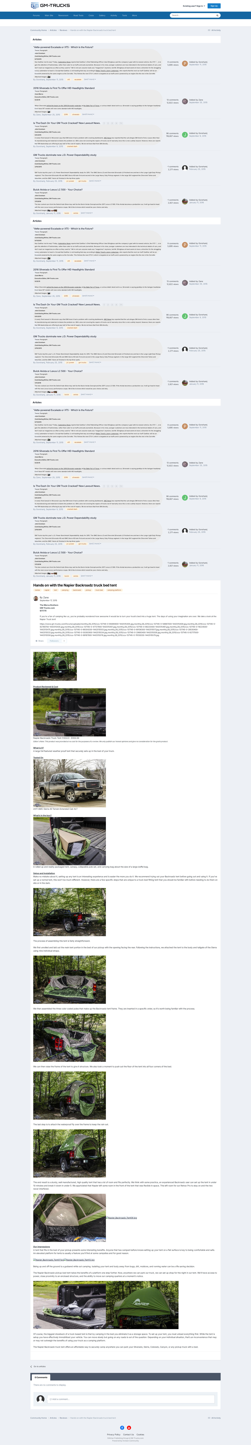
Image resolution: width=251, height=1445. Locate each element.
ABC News (107, 138)
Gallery (102, 15)
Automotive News (64, 62)
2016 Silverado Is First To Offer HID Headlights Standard (64, 88)
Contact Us (128, 1434)
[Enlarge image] (48, 77)
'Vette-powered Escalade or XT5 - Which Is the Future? (63, 47)
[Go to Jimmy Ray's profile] (185, 135)
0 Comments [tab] (41, 1377)
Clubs (91, 15)
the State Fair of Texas (91, 105)
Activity (114, 15)
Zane (38, 114)
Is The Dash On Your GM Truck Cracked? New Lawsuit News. (67, 123)
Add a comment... (60, 1399)
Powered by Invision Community (125, 1441)
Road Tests (78, 15)
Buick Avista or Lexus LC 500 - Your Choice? (58, 189)
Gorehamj (40, 79)
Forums (36, 15)
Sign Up (214, 6)
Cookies (140, 1434)
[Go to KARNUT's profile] (185, 201)
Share (40, 641)
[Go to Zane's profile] (35, 598)
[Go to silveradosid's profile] (185, 101)
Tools (124, 15)
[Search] (217, 15)
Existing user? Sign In (193, 6)
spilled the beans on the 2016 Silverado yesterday (63, 105)
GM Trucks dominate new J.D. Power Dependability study (64, 154)
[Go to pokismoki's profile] (185, 63)
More (134, 15)
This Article (205, 15)
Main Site (49, 15)
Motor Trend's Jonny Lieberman (107, 71)
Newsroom (63, 15)
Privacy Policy (113, 1434)
